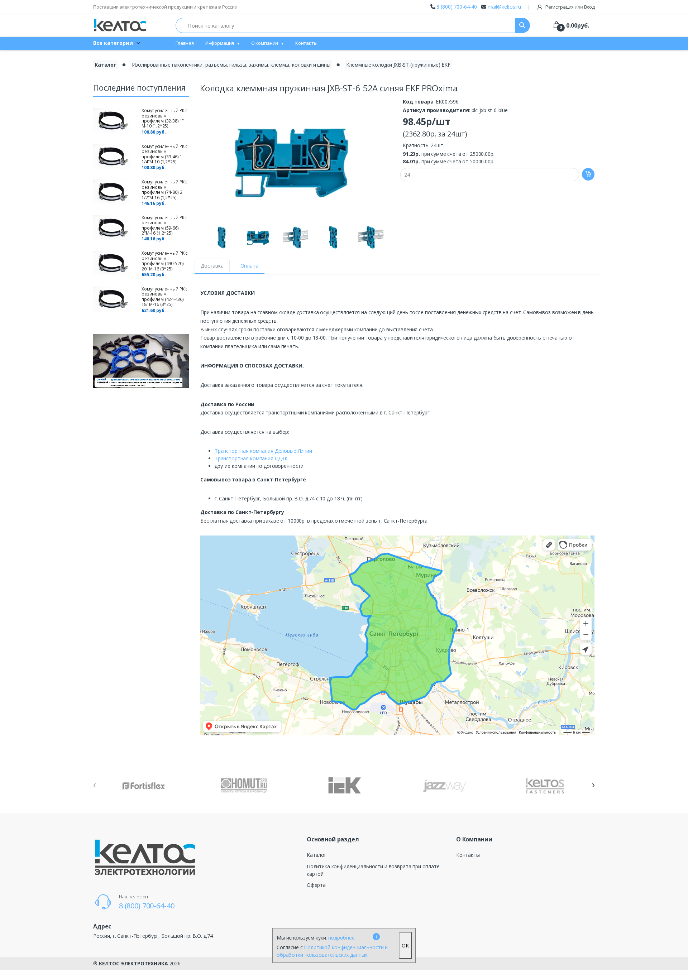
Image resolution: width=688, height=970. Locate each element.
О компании (264, 43)
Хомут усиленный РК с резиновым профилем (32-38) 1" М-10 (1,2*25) (164, 118)
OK (405, 945)
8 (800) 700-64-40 (456, 6)
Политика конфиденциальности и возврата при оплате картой (373, 870)
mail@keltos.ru (504, 6)
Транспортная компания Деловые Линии (263, 450)
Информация (219, 43)
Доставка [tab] (212, 265)
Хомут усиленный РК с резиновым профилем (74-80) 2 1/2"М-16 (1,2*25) (164, 189)
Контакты (306, 43)
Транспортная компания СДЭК (251, 458)
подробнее (341, 937)
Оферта (316, 885)
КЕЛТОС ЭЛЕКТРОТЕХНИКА (133, 963)
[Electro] (120, 25)
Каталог (105, 64)
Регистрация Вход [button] (569, 7)
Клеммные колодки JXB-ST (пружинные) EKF (398, 64)
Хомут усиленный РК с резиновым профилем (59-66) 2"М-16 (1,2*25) (164, 225)
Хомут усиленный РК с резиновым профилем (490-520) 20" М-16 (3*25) (164, 261)
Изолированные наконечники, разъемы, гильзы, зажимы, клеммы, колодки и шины (231, 64)
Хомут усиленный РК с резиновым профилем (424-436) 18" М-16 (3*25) (164, 296)
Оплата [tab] (249, 265)
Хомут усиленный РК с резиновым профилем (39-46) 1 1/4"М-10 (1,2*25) (164, 154)
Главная (185, 43)
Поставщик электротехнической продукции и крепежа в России (165, 7)
